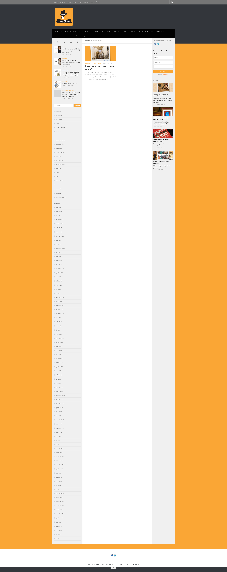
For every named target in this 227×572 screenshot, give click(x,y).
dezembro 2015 (60, 501)
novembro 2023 (60, 248)
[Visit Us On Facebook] (154, 45)
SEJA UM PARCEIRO (108, 565)
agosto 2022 (59, 273)
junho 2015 (59, 526)
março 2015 (59, 538)
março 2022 (59, 293)
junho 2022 (59, 281)
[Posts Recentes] (57, 42)
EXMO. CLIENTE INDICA (75, 2)
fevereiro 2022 (60, 297)
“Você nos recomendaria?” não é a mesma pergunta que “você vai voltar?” (71, 51)
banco (75, 31)
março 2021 (59, 334)
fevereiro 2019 (60, 387)
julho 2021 (58, 318)
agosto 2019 (59, 367)
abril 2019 (58, 379)
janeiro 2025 (59, 232)
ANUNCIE (120, 565)
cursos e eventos (60, 152)
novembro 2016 (60, 457)
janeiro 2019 (59, 391)
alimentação (58, 31)
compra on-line (60, 144)
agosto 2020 (59, 342)
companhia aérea (60, 136)
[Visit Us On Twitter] (157, 45)
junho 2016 (59, 477)
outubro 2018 (59, 399)
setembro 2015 (60, 514)
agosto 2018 (59, 407)
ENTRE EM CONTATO (133, 565)
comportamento (105, 31)
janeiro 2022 (59, 301)
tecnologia (69, 36)
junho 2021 (59, 322)
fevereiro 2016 (60, 493)
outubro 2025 (59, 224)
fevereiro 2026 (60, 220)
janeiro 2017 (59, 452)
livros (57, 172)
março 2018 (59, 416)
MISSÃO (62, 2)
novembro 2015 (60, 506)
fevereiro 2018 (60, 420)
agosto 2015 (59, 518)
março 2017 (59, 444)
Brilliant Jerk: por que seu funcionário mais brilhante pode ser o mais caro (71, 62)
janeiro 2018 (59, 424)
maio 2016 (59, 481)
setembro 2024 (60, 236)
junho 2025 (59, 228)
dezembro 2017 (60, 428)
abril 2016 (58, 485)
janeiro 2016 (59, 497)
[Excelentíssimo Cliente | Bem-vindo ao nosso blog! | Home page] (64, 17)
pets (152, 31)
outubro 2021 (59, 309)
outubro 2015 (59, 510)
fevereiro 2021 (60, 338)
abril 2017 (58, 440)
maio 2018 (59, 412)
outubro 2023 (59, 252)
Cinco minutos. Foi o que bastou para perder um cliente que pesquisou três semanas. (71, 94)
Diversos (88, 63)
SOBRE (56, 2)
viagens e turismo (87, 36)
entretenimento (143, 31)
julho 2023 (58, 256)
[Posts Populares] (64, 42)
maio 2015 (59, 530)
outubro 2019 (59, 363)
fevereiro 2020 (60, 358)
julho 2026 (58, 207)
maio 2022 (59, 285)
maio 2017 (59, 436)
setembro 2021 (60, 314)
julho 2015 (58, 522)
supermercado (59, 36)
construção (116, 31)
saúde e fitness (160, 31)
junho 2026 (59, 211)
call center (95, 31)
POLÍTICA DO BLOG (93, 565)
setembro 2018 (60, 403)
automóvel (68, 31)
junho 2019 (59, 375)
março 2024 (59, 244)
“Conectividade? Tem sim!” (69, 83)
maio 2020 (59, 350)
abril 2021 (58, 330)
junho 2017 (59, 432)
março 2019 (59, 383)
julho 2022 (58, 277)
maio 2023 (59, 264)
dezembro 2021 (60, 305)
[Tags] (77, 42)
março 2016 (59, 489)
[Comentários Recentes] (70, 42)
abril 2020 (58, 354)
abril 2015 (58, 534)
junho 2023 (59, 260)
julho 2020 (58, 346)
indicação (58, 168)
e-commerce (132, 31)
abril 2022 (58, 289)
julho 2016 (58, 473)
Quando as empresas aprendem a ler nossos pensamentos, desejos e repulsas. (162, 100)
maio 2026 (59, 215)
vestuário (77, 36)
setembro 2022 (60, 269)
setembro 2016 (60, 465)
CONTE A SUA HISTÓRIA (91, 2)
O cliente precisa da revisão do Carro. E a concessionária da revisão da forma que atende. (70, 74)
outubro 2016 (59, 461)
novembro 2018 (60, 395)
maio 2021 (59, 326)
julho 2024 (58, 240)
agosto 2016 (59, 469)
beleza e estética (84, 31)
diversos (123, 31)
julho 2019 (58, 371)
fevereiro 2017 (60, 448)
